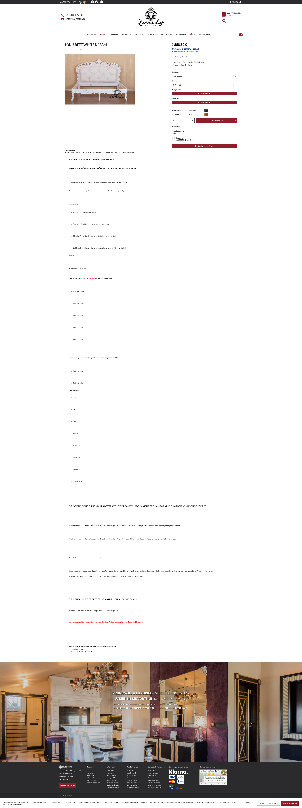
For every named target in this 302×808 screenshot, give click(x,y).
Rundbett (130, 771)
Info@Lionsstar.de (75, 18)
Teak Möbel (110, 771)
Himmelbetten (152, 778)
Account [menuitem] (236, 2)
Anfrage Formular (240, 34)
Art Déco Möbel (132, 783)
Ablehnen (261, 803)
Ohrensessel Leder (153, 780)
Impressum (90, 773)
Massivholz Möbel (112, 780)
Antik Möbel (110, 773)
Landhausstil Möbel (113, 785)
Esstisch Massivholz (154, 783)
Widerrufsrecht (91, 780)
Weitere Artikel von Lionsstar (81, 651)
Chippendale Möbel (113, 787)
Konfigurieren (273, 803)
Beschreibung (70, 150)
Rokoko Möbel (131, 775)
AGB (88, 771)
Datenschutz (90, 778)
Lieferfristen (90, 775)
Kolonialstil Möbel (112, 783)
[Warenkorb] (224, 14)
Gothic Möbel (131, 773)
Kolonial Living (131, 778)
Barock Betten (152, 775)
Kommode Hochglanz (154, 785)
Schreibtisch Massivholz (155, 787)
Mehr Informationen (15, 804)
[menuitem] (224, 14)
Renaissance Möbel (133, 787)
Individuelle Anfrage (204, 146)
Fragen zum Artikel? (77, 649)
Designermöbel (132, 780)
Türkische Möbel (153, 773)
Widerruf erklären (67, 785)
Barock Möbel (111, 775)
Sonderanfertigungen (93, 783)
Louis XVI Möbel (132, 785)
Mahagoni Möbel (112, 778)
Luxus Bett (151, 771)
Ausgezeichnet (68, 2)
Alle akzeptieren (290, 803)
